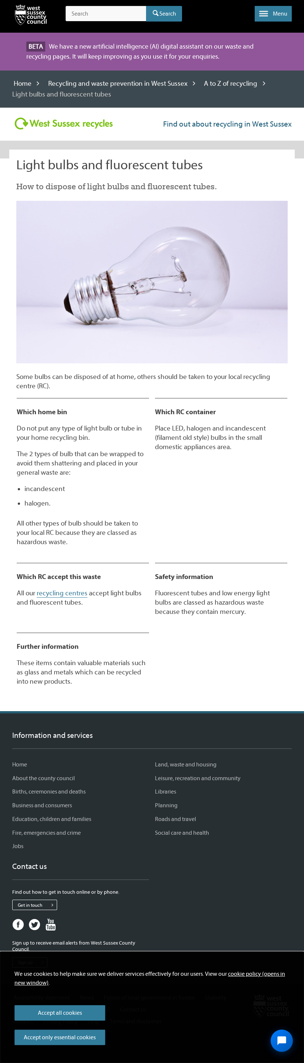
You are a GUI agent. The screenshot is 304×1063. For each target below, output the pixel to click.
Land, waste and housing (186, 764)
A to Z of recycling (230, 83)
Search (167, 13)
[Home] (30, 16)
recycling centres (62, 593)
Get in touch (30, 905)
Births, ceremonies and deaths (49, 791)
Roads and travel (175, 819)
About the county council (43, 778)
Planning (166, 805)
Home (23, 83)
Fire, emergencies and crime (46, 833)
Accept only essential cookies (60, 1037)
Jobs (17, 846)
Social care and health (182, 833)
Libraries (165, 791)
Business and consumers (42, 805)
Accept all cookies (60, 1013)
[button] (273, 14)
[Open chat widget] (282, 1041)
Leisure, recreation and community (198, 778)
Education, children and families (51, 819)
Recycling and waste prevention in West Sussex (118, 83)
